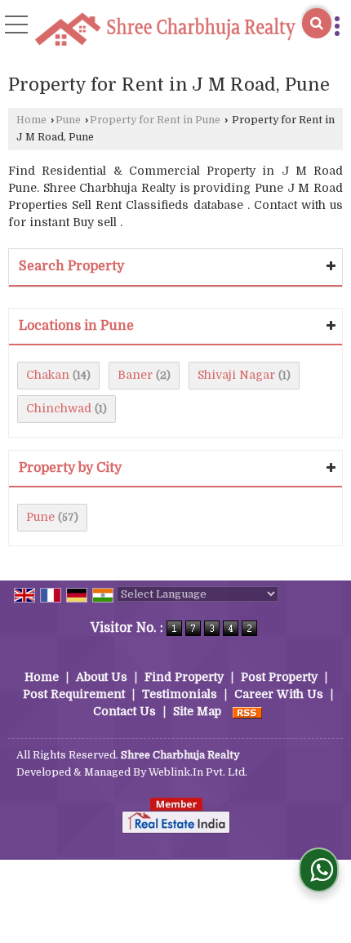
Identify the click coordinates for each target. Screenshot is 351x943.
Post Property (279, 676)
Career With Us (278, 694)
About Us (101, 676)
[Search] (316, 23)
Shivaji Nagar (236, 374)
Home (31, 120)
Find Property (184, 676)
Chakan (47, 374)
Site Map (197, 711)
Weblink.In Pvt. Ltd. (198, 772)
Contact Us (124, 711)
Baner (135, 374)
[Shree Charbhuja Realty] (165, 30)
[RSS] (247, 711)
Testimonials (179, 694)
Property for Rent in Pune (155, 120)
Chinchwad (58, 408)
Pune (68, 120)
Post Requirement (74, 694)
